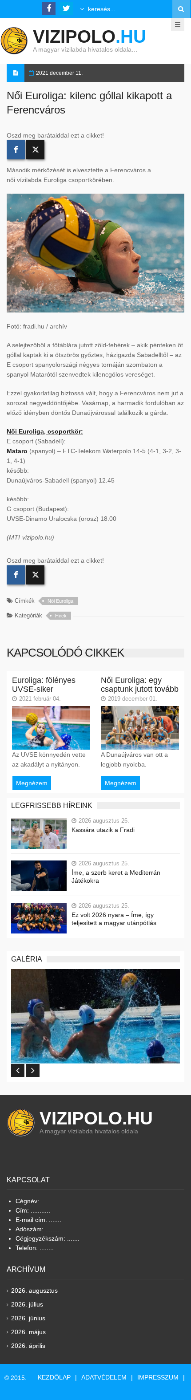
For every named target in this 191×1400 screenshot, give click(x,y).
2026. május (28, 1331)
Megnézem (32, 783)
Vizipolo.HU (96, 1118)
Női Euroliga (60, 601)
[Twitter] (35, 149)
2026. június (28, 1318)
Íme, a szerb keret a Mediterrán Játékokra (116, 876)
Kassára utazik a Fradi (103, 829)
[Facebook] (16, 149)
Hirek (61, 615)
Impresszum (158, 1377)
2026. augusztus (34, 1290)
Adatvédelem (104, 1377)
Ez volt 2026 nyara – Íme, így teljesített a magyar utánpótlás (114, 918)
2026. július (27, 1304)
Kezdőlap (54, 1377)
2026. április (28, 1345)
